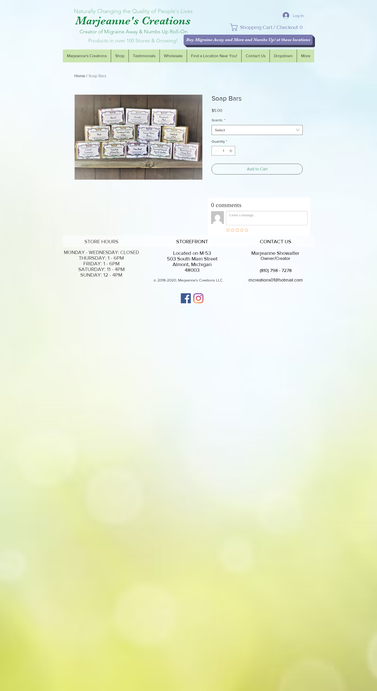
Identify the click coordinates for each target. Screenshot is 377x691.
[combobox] (257, 130)
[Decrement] (215, 150)
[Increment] (231, 150)
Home (79, 76)
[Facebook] (186, 298)
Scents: (218, 120)
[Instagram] (198, 298)
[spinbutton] (223, 150)
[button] (270, 27)
